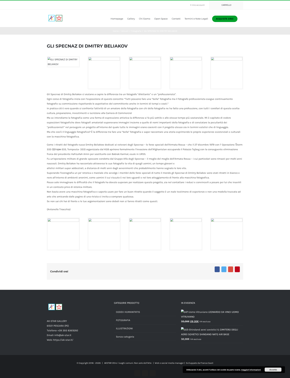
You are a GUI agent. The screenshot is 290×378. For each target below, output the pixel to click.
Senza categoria (125, 336)
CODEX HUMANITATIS (128, 311)
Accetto (273, 369)
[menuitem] (198, 5)
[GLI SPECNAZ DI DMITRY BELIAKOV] (63, 59)
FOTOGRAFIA (123, 320)
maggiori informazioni (251, 369)
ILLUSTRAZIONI (124, 328)
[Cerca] (242, 18)
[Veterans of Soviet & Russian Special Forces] (104, 59)
